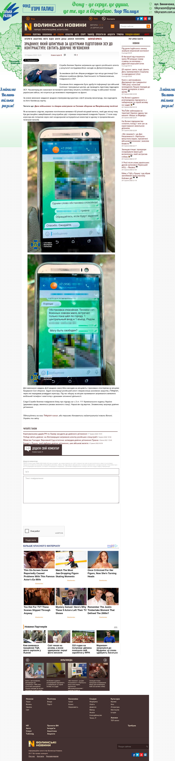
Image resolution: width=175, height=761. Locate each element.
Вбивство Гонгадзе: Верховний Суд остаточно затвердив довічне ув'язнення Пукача (60, 440)
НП (27, 725)
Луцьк (28, 701)
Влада (49, 701)
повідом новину (132, 34)
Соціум (93, 698)
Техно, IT (93, 718)
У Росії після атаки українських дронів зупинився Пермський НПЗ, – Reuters (135, 165)
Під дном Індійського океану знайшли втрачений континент (135, 49)
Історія (113, 712)
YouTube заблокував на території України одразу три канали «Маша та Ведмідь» (134, 113)
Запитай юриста (95, 38)
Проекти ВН (101, 34)
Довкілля (93, 707)
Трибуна (120, 34)
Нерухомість (73, 707)
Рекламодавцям (52, 756)
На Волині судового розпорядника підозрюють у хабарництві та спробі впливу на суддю (135, 101)
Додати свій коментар (45, 448)
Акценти (111, 34)
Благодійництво (96, 715)
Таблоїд (91, 34)
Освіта (92, 704)
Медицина (94, 701)
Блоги (57, 38)
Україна (29, 707)
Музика (113, 701)
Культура (69, 34)
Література (115, 707)
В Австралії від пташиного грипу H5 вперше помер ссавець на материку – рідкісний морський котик (133, 60)
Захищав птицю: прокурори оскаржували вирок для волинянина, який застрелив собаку (134, 153)
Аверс (146, 34)
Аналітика (37, 38)
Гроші (70, 701)
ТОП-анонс (115, 720)
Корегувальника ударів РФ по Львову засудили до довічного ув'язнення (55, 433)
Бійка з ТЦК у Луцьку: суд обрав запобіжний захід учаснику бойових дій (136, 175)
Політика (37, 34)
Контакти (40, 756)
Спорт (83, 34)
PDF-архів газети (136, 38)
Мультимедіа (66, 660)
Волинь (29, 704)
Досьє (63, 38)
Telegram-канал (51, 415)
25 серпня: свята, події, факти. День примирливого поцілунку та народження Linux (135, 71)
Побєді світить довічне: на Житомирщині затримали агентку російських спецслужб (60, 436)
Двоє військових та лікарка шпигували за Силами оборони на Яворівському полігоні (76, 106)
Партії (49, 704)
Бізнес (70, 704)
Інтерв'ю (28, 38)
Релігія (92, 712)
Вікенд (92, 710)
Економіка (47, 34)
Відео (51, 38)
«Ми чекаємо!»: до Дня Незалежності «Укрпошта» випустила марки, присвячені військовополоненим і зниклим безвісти (135, 139)
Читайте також (30, 428)
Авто (77, 34)
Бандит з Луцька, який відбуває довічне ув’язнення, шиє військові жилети (56, 443)
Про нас (32, 756)
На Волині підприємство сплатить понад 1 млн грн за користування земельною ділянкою (134, 124)
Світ (27, 710)
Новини (136, 43)
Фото (45, 38)
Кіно (112, 704)
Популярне (80, 38)
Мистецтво (115, 710)
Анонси (71, 38)
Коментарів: (56, 55)
